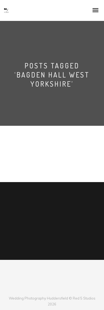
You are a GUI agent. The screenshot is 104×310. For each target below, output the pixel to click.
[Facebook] (38, 289)
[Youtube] (56, 289)
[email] (65, 289)
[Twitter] (47, 289)
